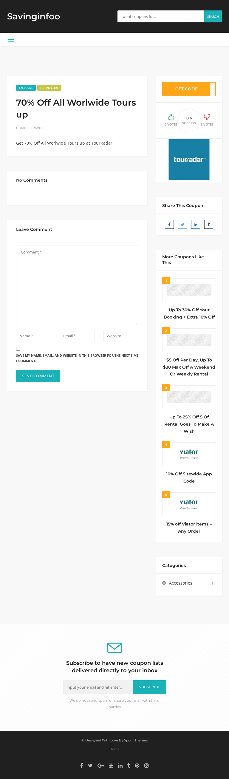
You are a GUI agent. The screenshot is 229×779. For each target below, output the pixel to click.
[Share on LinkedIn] (195, 224)
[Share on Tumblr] (208, 224)
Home (21, 128)
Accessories (180, 583)
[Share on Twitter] (182, 224)
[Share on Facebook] (169, 224)
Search (213, 16)
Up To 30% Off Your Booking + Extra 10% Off (189, 313)
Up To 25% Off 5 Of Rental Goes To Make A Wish (189, 424)
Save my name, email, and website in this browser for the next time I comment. (77, 358)
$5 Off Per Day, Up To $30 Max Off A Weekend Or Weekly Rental (189, 367)
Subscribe (149, 687)
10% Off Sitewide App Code (189, 477)
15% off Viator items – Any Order (189, 527)
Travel (37, 128)
